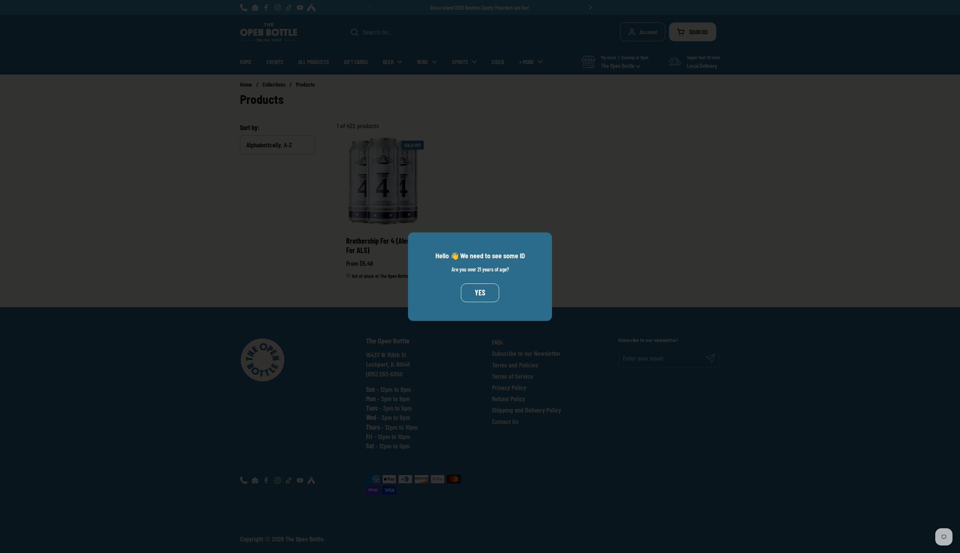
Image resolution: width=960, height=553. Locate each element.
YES (480, 292)
